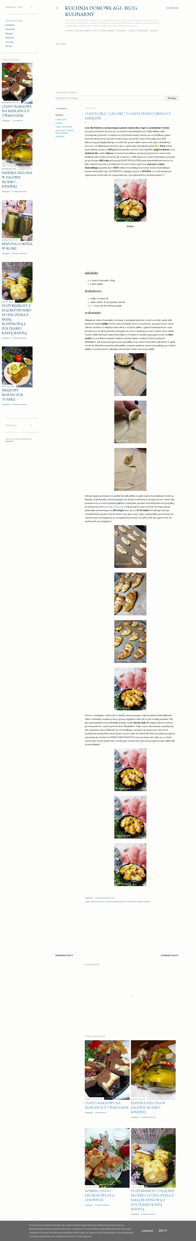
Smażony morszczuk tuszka (12, 395)
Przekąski (143, 30)
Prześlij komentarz (148, 1117)
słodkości (60, 136)
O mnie (69, 30)
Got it (163, 1230)
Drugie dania (83, 30)
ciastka (58, 123)
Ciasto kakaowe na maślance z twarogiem (106, 1105)
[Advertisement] (116, 66)
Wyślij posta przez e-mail (105, 898)
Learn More (147, 1231)
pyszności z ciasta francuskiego (64, 131)
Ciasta (131, 30)
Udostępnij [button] (60, 108)
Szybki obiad (106, 30)
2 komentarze (100, 1113)
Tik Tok (8, 46)
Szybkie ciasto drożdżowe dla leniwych (99, 1195)
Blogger (9, 33)
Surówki (121, 30)
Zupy (95, 30)
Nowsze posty (64, 955)
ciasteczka (60, 119)
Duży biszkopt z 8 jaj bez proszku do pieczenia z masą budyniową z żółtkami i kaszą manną (152, 1200)
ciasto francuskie (63, 126)
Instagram (10, 25)
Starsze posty (169, 955)
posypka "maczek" (114, 506)
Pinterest (9, 38)
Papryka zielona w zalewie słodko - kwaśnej (148, 1107)
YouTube (9, 42)
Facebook (10, 29)
